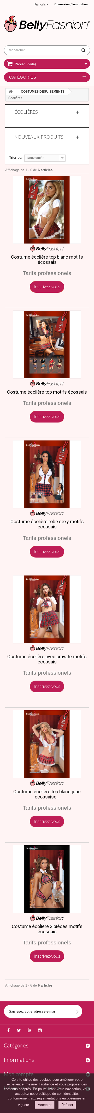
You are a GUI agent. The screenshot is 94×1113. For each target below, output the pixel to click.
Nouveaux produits (38, 137)
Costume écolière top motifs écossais (47, 392)
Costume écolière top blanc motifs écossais (47, 259)
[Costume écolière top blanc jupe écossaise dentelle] (47, 744)
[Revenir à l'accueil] (11, 91)
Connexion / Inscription (71, 4)
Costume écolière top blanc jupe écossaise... (47, 794)
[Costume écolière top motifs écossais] (47, 344)
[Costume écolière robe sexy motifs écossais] (47, 474)
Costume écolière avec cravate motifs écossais (47, 659)
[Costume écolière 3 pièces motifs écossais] (47, 879)
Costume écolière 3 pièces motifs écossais (47, 929)
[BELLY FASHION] (47, 23)
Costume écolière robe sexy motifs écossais (47, 524)
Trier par (16, 157)
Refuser (67, 1105)
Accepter (44, 1105)
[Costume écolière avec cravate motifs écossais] (47, 609)
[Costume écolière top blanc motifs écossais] (47, 210)
